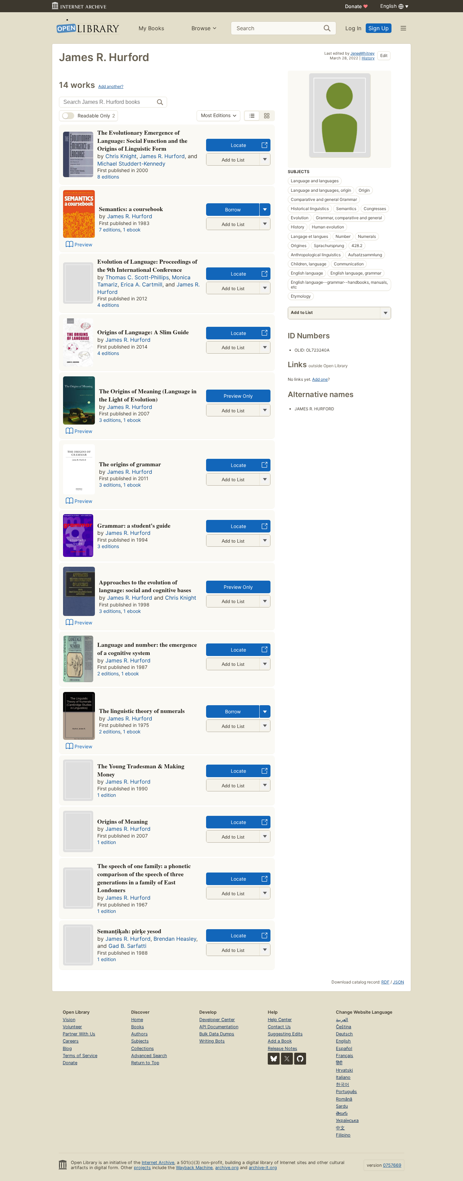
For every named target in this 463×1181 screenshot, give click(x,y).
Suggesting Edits (285, 1033)
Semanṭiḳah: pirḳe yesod (129, 930)
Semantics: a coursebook (131, 208)
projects (142, 1167)
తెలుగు (341, 1113)
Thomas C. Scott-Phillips (137, 277)
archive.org (227, 1167)
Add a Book (280, 1041)
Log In (353, 28)
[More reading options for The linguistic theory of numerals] (264, 725)
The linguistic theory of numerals (142, 710)
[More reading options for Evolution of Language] (264, 288)
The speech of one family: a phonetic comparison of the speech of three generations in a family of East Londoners (144, 877)
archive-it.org (263, 1167)
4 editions (108, 305)
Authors (139, 1033)
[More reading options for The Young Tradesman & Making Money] (264, 785)
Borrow (233, 209)
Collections (142, 1048)
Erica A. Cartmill (141, 284)
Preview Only (238, 396)
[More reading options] (265, 209)
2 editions (108, 673)
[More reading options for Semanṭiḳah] (264, 949)
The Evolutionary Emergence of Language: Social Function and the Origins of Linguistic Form (142, 140)
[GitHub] (300, 1059)
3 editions (110, 420)
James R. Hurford (162, 156)
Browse (201, 28)
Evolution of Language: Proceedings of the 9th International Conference (147, 265)
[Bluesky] (274, 1059)
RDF (385, 982)
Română (344, 1099)
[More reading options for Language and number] (264, 664)
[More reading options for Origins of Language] (264, 347)
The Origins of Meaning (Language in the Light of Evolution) (148, 395)
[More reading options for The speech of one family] (264, 893)
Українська (347, 1120)
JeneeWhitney (362, 53)
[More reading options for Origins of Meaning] (264, 836)
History (368, 58)
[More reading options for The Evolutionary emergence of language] (264, 159)
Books (137, 1026)
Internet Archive (158, 1162)
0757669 (392, 1165)
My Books (151, 28)
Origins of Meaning (122, 821)
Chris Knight (121, 156)
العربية (342, 1019)
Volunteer (72, 1026)
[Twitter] (287, 1059)
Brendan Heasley (175, 938)
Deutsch (344, 1033)
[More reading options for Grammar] (264, 540)
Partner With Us (79, 1033)
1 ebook (132, 229)
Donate (356, 6)
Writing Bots (212, 1041)
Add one (320, 379)
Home (137, 1019)
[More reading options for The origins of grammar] (264, 479)
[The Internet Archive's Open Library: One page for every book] (87, 28)
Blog (67, 1048)
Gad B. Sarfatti (127, 945)
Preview (83, 244)
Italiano (343, 1077)
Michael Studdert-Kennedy (131, 163)
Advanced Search (149, 1055)
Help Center (280, 1019)
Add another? (110, 86)
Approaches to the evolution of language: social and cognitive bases (145, 586)
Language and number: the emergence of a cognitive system (147, 648)
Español (344, 1048)
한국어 (342, 1084)
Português (346, 1091)
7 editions (109, 229)
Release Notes (282, 1048)
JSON (398, 982)
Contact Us (279, 1026)
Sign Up (378, 28)
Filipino (343, 1135)
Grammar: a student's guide (133, 525)
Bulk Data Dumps (216, 1033)
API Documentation (218, 1026)
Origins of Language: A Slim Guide (143, 331)
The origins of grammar (130, 464)
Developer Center (217, 1019)
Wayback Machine (194, 1167)
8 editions (108, 177)
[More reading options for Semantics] (264, 224)
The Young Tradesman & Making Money (140, 770)
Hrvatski (344, 1070)
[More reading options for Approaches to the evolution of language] (264, 601)
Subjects (140, 1041)
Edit (383, 55)
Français (344, 1055)
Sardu (342, 1106)
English (343, 1041)
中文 (340, 1127)
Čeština (343, 1026)
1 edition (106, 795)
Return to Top (145, 1062)
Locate (238, 145)
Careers (71, 1041)
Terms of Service (80, 1055)
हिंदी (339, 1062)
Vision (69, 1019)
